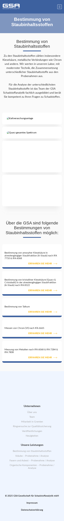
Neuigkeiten (32, 436)
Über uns (32, 412)
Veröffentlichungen (32, 431)
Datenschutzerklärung (32, 510)
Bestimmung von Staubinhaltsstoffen (32, 451)
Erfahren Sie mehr (40, 263)
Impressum (32, 503)
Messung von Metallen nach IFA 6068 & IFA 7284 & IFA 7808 (31, 350)
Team (32, 417)
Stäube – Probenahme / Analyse (32, 456)
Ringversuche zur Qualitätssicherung (32, 426)
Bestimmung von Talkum (17, 306)
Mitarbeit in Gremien (32, 421)
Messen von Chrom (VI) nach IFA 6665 (24, 328)
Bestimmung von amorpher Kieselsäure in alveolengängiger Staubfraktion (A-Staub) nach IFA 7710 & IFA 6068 (30, 256)
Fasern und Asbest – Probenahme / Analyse (32, 460)
